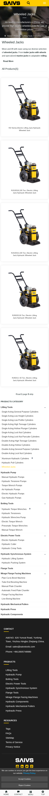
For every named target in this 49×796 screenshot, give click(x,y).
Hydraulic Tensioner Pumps (14, 481)
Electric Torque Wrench (12, 521)
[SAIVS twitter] (26, 766)
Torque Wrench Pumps (12, 485)
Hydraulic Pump (8, 472)
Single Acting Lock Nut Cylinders (16, 432)
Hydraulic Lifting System (12, 558)
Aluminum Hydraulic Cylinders (15, 458)
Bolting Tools (7, 503)
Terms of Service (14, 742)
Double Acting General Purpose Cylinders (20, 449)
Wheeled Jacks (40, 36)
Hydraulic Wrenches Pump (14, 517)
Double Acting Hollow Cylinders (16, 445)
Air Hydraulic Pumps (11, 489)
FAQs (8, 733)
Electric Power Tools (10, 535)
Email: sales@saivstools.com (20, 646)
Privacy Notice (13, 747)
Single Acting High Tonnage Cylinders (19, 424)
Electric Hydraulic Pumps (13, 494)
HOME (6, 794)
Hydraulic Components (12, 614)
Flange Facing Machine (12, 594)
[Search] (27, 2)
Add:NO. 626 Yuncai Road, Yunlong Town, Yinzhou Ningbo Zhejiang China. (25, 639)
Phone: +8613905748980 (18, 651)
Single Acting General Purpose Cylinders (20, 412)
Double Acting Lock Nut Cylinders (17, 453)
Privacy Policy (29, 773)
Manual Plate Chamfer (12, 586)
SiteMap (10, 738)
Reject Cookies (25, 785)
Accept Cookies (24, 779)
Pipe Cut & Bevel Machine (13, 578)
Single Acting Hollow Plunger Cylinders (19, 428)
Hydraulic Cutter (9, 544)
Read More (8, 61)
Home (9, 36)
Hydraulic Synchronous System (16, 554)
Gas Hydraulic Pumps (11, 498)
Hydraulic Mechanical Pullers (14, 604)
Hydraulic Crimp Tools (11, 548)
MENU (30, 794)
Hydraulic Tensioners (11, 513)
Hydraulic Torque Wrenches (14, 509)
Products (17, 36)
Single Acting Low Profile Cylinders (17, 420)
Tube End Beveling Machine (14, 582)
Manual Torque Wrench (12, 530)
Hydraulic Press (8, 609)
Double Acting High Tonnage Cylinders (19, 441)
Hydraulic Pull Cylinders (12, 463)
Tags (8, 729)
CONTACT (18, 794)
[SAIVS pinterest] (31, 766)
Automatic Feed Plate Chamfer (15, 590)
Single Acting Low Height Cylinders (17, 416)
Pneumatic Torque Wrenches (15, 526)
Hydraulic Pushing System (13, 563)
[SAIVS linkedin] (22, 766)
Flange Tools (7, 568)
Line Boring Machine (11, 599)
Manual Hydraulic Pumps (13, 477)
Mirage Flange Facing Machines (16, 573)
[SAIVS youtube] (17, 766)
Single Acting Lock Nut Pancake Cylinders (20, 437)
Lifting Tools (27, 36)
